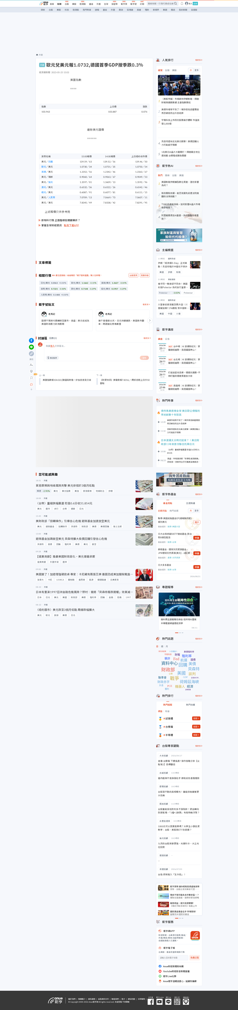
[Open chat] (31, 384)
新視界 (156, 9)
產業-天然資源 (174, 557)
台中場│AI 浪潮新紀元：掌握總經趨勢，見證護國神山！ (184, 348)
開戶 (197, 522)
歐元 (43, 166)
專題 (165, 9)
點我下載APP (71, 225)
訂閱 (142, 3)
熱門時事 (87, 9)
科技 (67, 9)
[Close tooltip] (54, 384)
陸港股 (83, 3)
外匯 (99, 3)
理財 (147, 9)
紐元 (43, 192)
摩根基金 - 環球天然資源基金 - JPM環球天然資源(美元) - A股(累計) (174, 551)
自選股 (194, 9)
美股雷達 (171, 279)
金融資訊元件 (103, 999)
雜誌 (173, 9)
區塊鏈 (130, 9)
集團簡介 (81, 999)
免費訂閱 (194, 957)
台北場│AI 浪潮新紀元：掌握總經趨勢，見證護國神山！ (184, 361)
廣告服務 (91, 999)
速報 (97, 9)
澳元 (43, 187)
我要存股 (145, 275)
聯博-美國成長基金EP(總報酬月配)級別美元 (175, 520)
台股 (67, 3)
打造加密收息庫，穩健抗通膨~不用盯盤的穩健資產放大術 (184, 374)
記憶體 (169, 718)
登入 (190, 3)
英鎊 (43, 171)
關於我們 (71, 999)
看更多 (145, 304)
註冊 (195, 3)
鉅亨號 (133, 3)
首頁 (52, 3)
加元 (50, 182)
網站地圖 (131, 999)
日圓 (50, 161)
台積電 (169, 726)
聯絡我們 (115, 999)
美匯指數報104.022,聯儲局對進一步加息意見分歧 (67, 379)
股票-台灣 (172, 542)
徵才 (123, 999)
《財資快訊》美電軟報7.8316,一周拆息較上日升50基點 (125, 381)
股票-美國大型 (174, 526)
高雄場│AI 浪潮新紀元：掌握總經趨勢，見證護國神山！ (184, 387)
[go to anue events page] (182, 3)
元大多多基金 (164, 564)
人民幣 (51, 197)
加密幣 (114, 3)
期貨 (121, 9)
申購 (197, 537)
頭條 (43, 9)
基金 (91, 3)
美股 (74, 3)
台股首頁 (133, 275)
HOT (170, 346)
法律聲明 (141, 999)
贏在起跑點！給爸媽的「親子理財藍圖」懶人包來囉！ (79, 275)
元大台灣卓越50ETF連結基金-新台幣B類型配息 (175, 535)
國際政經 (171, 258)
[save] (31, 377)
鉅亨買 (124, 3)
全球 (106, 3)
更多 (197, 70)
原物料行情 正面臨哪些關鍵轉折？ (60, 220)
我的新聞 (183, 9)
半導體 (169, 735)
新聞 (59, 3)
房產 (139, 9)
